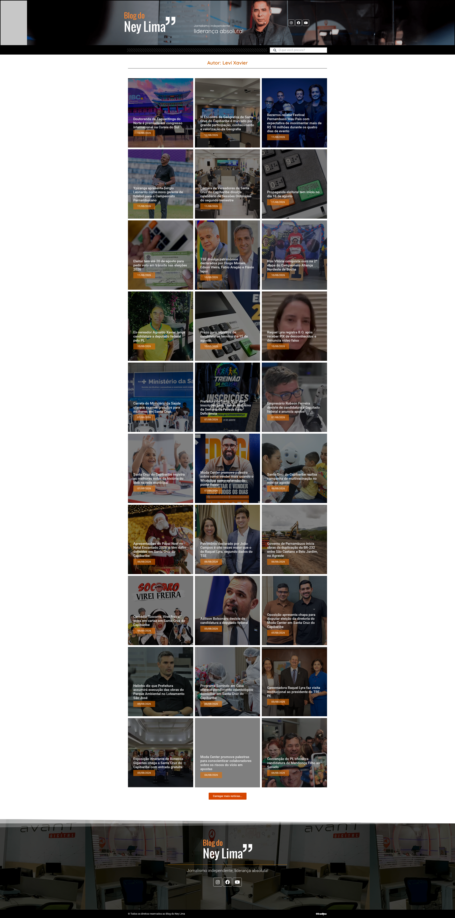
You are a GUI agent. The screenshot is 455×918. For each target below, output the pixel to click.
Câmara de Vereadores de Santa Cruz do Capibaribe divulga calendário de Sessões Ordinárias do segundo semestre (225, 194)
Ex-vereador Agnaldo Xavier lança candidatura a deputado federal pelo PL (159, 336)
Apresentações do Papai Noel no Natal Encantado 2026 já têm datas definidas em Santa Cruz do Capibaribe (159, 550)
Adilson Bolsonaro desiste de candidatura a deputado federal (224, 621)
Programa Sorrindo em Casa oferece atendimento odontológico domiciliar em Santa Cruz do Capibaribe (226, 692)
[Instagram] (291, 23)
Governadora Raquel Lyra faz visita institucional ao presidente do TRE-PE (294, 692)
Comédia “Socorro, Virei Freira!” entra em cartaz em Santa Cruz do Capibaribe (159, 621)
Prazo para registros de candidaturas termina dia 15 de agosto (224, 336)
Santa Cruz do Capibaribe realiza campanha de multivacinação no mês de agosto (292, 478)
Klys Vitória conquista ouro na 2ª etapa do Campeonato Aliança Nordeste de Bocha (292, 265)
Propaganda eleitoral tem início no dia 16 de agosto (293, 194)
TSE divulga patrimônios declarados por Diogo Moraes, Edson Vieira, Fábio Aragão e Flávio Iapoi (227, 265)
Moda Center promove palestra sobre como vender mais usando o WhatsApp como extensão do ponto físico (226, 478)
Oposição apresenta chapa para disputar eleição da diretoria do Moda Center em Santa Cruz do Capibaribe (291, 621)
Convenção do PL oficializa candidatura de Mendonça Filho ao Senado (293, 763)
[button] (228, 796)
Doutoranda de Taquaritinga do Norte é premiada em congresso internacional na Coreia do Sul (157, 123)
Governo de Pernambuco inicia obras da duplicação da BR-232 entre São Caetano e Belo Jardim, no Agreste (292, 550)
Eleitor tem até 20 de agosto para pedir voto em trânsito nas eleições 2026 (160, 265)
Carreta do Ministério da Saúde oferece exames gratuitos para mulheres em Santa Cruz (157, 407)
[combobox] (298, 50)
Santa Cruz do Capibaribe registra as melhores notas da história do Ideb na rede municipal (159, 478)
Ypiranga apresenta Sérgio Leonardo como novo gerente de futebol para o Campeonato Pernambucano (158, 194)
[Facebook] (298, 23)
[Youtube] (306, 23)
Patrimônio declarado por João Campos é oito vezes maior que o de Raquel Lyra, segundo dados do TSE (226, 550)
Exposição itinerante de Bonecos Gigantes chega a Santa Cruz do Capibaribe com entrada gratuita (158, 763)
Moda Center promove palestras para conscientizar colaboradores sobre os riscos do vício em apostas (225, 763)
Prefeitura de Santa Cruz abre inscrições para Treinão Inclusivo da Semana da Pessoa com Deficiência (225, 407)
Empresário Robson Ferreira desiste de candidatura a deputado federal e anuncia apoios (293, 407)
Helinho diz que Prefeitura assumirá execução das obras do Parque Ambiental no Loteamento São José (158, 692)
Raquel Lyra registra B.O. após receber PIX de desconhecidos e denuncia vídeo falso (291, 336)
